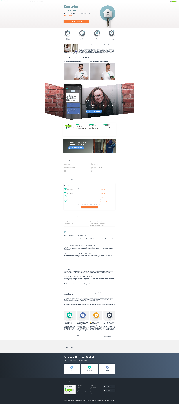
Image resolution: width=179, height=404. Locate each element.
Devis (91, 391)
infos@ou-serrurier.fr (110, 390)
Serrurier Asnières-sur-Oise (97, 167)
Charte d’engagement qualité (81, 391)
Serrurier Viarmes (96, 164)
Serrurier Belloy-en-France (70, 167)
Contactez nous (79, 388)
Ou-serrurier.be (79, 394)
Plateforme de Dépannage (81, 393)
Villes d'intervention (93, 387)
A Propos (78, 387)
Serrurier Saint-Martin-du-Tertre (71, 170)
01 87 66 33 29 (77, 21)
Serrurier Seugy (69, 164)
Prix (90, 390)
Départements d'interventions (94, 388)
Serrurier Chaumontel (96, 170)
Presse (78, 390)
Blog (91, 393)
